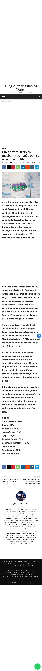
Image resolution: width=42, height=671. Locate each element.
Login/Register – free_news (16, 574)
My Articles (29, 574)
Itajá (5, 566)
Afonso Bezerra (7, 561)
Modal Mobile (23, 576)
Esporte (15, 564)
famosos (21, 564)
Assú (15, 561)
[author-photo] (21, 501)
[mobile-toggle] (3, 96)
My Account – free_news (27, 572)
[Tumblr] (32, 167)
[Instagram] (16, 544)
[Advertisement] (21, 21)
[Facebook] (4, 167)
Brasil (9, 101)
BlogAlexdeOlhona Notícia (11, 163)
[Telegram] (37, 167)
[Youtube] (27, 544)
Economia (35, 561)
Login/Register (28, 570)
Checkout (11, 570)
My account (18, 570)
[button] (39, 96)
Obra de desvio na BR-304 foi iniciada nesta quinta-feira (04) (10, 481)
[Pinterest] (13, 167)
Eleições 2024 (7, 564)
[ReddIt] (27, 167)
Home (4, 101)
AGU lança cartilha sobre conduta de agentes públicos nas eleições (31, 481)
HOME (28, 564)
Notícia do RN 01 (25, 566)
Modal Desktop (33, 576)
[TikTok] (19, 544)
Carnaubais (27, 561)
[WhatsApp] (18, 167)
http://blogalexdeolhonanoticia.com (21, 506)
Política (13, 568)
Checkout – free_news (12, 572)
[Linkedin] (23, 167)
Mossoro (10, 566)
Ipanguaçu (34, 564)
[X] (9, 167)
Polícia (7, 568)
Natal (16, 566)
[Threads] (30, 544)
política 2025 (20, 568)
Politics (28, 568)
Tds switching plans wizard (10, 576)
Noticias (34, 566)
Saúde (33, 568)
